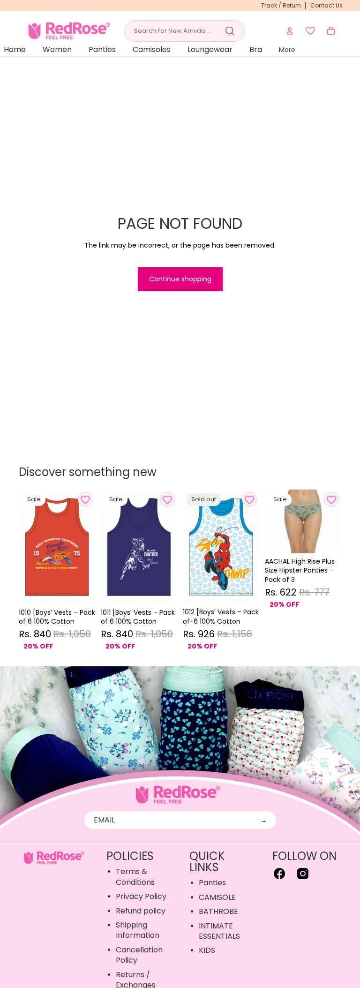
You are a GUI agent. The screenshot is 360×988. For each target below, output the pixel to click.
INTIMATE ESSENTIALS (219, 931)
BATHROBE (218, 911)
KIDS (207, 950)
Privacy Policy (141, 896)
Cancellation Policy (139, 954)
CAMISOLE (217, 897)
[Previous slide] (26, 546)
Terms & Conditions (135, 876)
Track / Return (281, 5)
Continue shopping (180, 279)
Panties (212, 882)
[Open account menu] (289, 31)
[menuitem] (287, 50)
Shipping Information (137, 930)
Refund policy (140, 910)
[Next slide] (88, 546)
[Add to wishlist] (85, 499)
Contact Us (326, 5)
